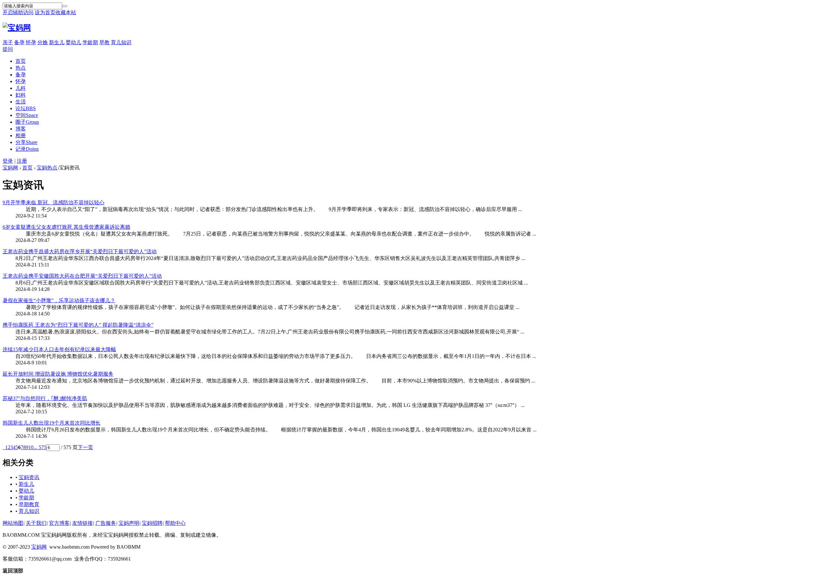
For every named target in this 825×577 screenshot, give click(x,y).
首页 (20, 61)
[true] (64, 6)
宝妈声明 (129, 523)
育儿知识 (121, 42)
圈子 (27, 122)
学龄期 (90, 42)
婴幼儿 (73, 42)
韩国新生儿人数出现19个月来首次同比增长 (52, 423)
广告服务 (105, 523)
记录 (27, 149)
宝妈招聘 (152, 523)
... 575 (40, 447)
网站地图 (13, 523)
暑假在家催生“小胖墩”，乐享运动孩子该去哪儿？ (59, 300)
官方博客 (59, 523)
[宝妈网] (17, 28)
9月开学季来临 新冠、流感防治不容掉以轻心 (53, 202)
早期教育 (29, 504)
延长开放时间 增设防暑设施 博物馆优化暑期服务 (58, 374)
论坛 (25, 108)
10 (31, 447)
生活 (20, 101)
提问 (8, 49)
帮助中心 (175, 523)
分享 (26, 142)
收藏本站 (65, 12)
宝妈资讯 (29, 477)
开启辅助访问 (18, 12)
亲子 (8, 42)
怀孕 (31, 42)
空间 (26, 115)
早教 (104, 42)
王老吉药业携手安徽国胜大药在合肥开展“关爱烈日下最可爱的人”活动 (82, 276)
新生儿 (56, 42)
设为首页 (45, 12)
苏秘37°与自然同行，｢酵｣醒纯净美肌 (45, 398)
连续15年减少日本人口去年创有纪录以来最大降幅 (59, 349)
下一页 (85, 447)
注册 (22, 161)
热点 (20, 68)
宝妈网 (10, 167)
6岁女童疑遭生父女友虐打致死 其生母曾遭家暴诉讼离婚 (66, 227)
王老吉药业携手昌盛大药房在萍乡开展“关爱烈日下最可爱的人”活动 (80, 251)
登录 (8, 161)
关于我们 (36, 523)
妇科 (20, 95)
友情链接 (82, 523)
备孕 (19, 42)
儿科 (20, 88)
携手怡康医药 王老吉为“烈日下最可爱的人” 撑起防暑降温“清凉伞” (78, 325)
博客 (20, 128)
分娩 (42, 42)
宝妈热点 (47, 167)
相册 (20, 135)
